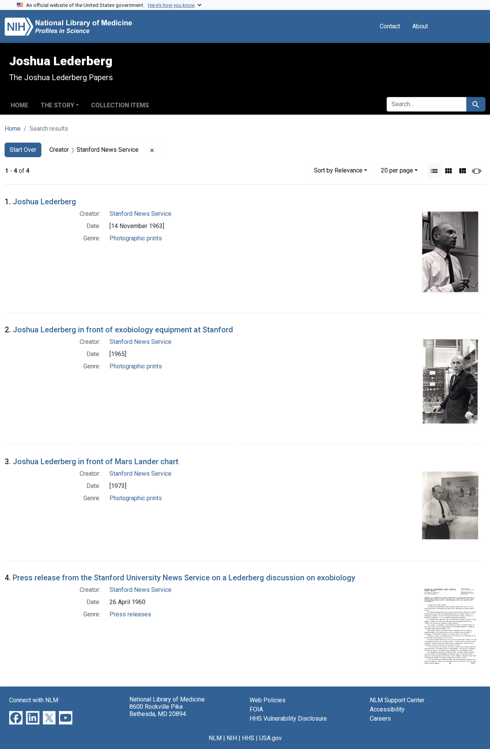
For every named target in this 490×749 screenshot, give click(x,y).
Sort (338, 170)
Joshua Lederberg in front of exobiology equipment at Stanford (123, 329)
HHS (248, 738)
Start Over (23, 149)
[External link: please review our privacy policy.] (16, 717)
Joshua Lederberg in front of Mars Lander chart (95, 461)
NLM (215, 738)
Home (19, 105)
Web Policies (268, 700)
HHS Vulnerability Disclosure (288, 718)
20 (397, 170)
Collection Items (120, 105)
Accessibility (387, 709)
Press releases (130, 614)
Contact (390, 26)
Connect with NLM (33, 700)
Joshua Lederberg (44, 201)
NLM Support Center (397, 700)
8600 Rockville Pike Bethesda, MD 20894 (157, 710)
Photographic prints (135, 238)
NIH (232, 738)
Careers (380, 718)
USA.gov (270, 738)
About (420, 26)
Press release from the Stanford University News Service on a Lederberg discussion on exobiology (184, 577)
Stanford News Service (140, 213)
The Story (57, 105)
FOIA (256, 709)
